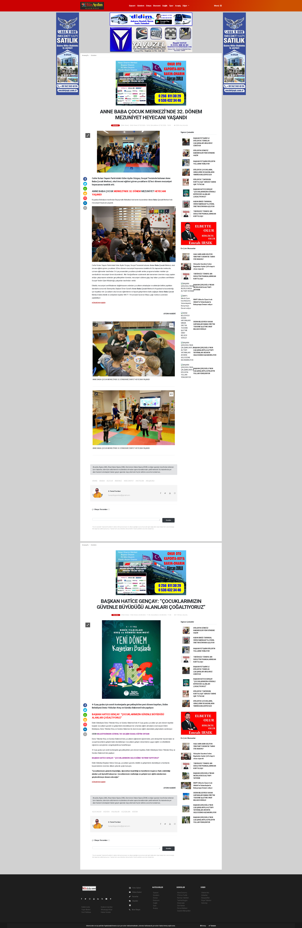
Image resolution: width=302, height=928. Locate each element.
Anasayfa (85, 55)
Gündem (140, 6)
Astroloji (204, 903)
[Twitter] (86, 899)
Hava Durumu (182, 893)
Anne (150, 200)
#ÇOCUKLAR (96, 812)
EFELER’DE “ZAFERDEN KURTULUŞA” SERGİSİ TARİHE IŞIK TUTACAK (204, 182)
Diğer (185, 6)
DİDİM (94, 734)
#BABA (102, 481)
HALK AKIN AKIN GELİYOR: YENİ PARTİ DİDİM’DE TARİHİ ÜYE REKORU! (204, 256)
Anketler (204, 895)
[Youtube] (94, 899)
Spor (171, 6)
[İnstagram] (90, 899)
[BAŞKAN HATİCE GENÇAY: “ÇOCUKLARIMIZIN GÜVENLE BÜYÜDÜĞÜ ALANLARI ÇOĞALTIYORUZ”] (129, 659)
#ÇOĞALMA (125, 812)
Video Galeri (137, 892)
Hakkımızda (85, 907)
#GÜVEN (106, 812)
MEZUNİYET (148, 191)
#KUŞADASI (150, 481)
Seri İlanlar (181, 906)
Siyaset (132, 6)
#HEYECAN (140, 481)
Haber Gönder (106, 912)
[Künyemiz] (130, 905)
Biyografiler (205, 898)
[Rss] (103, 899)
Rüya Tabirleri (206, 900)
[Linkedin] (99, 899)
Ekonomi (156, 6)
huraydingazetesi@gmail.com (119, 495)
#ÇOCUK (110, 481)
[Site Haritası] (107, 899)
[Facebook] (82, 899)
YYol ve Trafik (182, 895)
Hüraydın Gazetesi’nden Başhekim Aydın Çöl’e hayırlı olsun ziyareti (204, 266)
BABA (102, 191)
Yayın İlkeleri (85, 910)
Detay (203, 926)
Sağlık (164, 6)
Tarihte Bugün (182, 900)
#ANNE (94, 481)
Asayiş (178, 6)
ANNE (95, 191)
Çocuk (161, 200)
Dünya (148, 6)
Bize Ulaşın (136, 910)
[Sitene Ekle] (111, 899)
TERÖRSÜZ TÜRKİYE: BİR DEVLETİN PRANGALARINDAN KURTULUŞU (204, 213)
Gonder (168, 520)
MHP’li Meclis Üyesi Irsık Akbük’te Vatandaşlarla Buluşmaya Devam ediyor (203, 302)
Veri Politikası (86, 912)
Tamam (213, 926)
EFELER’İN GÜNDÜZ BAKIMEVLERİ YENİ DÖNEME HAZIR (204, 153)
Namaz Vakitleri (183, 898)
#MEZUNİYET (129, 481)
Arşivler (135, 901)
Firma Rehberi (182, 908)
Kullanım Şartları (107, 907)
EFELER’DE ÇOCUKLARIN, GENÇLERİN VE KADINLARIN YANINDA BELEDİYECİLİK (203, 172)
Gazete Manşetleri (184, 911)
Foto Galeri (136, 888)
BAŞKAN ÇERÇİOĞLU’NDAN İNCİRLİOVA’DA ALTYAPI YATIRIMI (203, 287)
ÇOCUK (109, 191)
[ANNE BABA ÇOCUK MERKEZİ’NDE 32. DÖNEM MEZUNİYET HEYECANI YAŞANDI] (129, 151)
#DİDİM (135, 812)
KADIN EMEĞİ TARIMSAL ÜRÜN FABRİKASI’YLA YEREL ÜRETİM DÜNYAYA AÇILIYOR (203, 204)
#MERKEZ (118, 481)
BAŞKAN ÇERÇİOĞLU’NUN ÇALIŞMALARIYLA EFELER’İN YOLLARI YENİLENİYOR (204, 371)
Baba (155, 200)
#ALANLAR (115, 812)
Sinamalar (181, 903)
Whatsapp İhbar (106, 910)
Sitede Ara (205, 893)
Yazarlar (135, 896)
